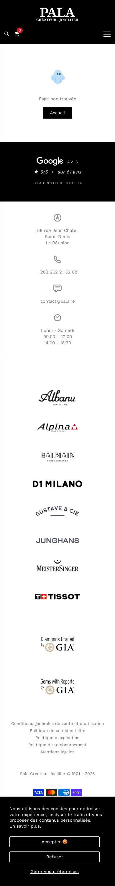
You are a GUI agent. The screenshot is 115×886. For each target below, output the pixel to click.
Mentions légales (57, 751)
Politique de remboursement (57, 744)
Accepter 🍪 (55, 841)
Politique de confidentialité (57, 730)
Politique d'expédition (57, 737)
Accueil (57, 112)
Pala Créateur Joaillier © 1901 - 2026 (57, 773)
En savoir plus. (25, 826)
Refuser (54, 856)
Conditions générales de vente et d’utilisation (57, 723)
